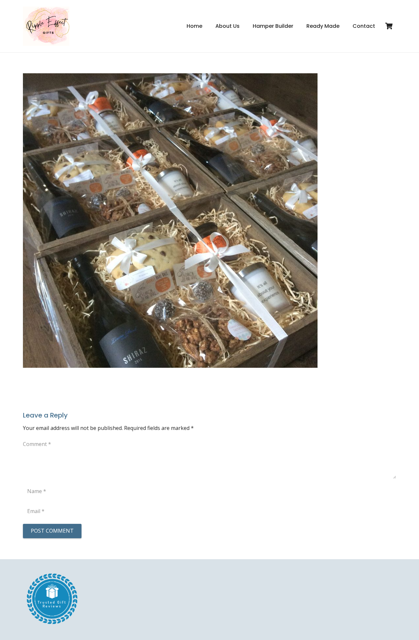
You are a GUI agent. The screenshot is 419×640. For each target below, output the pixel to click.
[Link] (46, 26)
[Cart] (389, 26)
